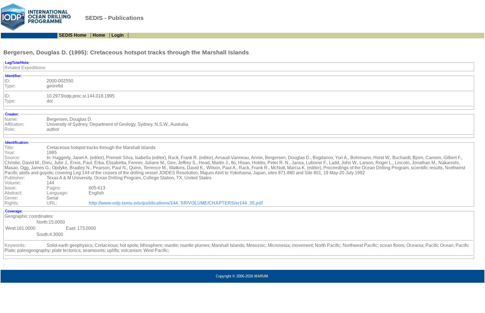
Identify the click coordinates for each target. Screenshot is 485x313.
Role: (9, 129)
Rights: (11, 203)
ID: (7, 80)
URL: (52, 203)
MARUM (261, 276)
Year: (9, 152)
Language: (57, 193)
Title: (9, 147)
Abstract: (13, 193)
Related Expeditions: (25, 67)
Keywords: (15, 245)
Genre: (11, 198)
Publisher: (14, 177)
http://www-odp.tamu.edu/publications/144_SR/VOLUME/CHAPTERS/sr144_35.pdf (176, 203)
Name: (11, 119)
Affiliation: (14, 124)
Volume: (12, 182)
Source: (12, 157)
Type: (9, 86)
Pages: (54, 188)
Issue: (10, 188)
